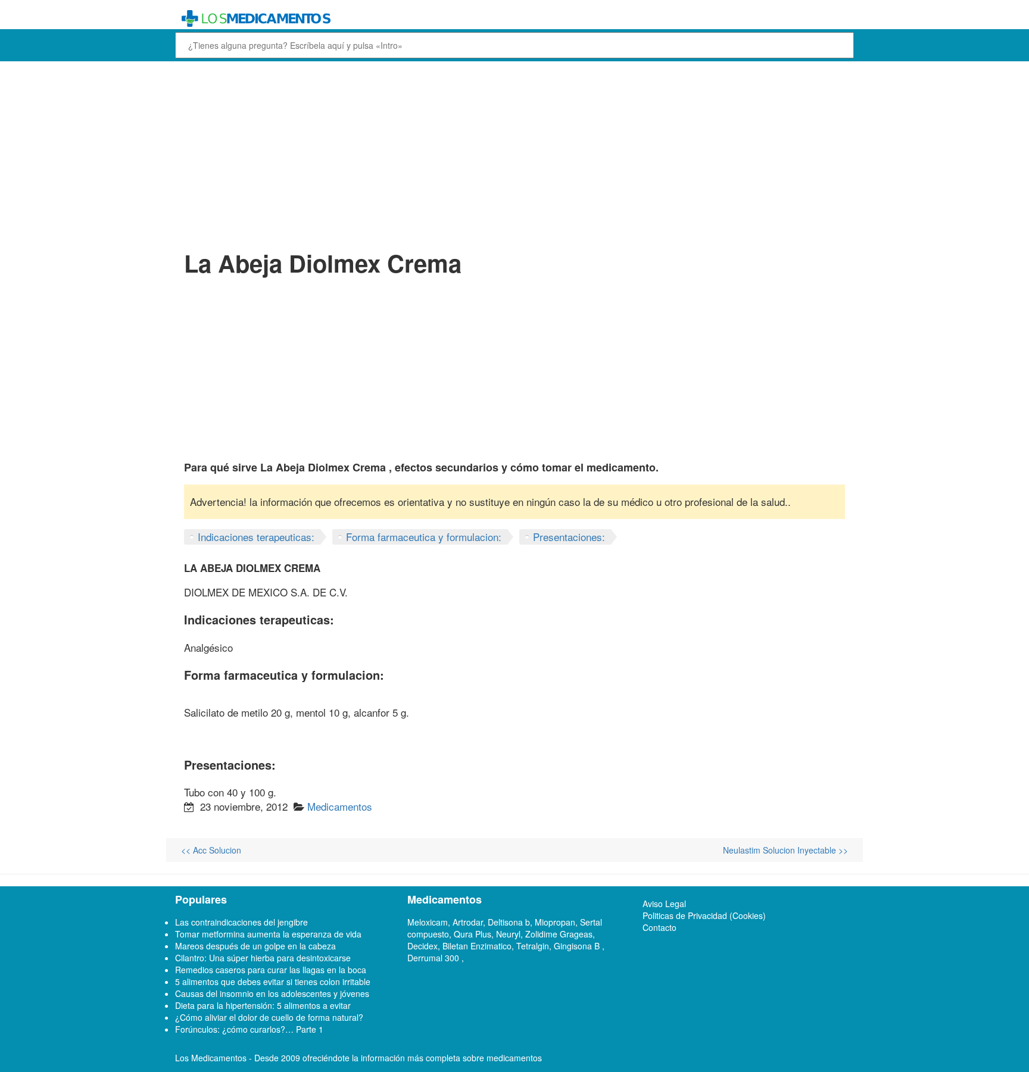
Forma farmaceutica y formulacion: (423, 536)
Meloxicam (427, 922)
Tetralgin (532, 946)
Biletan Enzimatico (477, 946)
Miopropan (555, 922)
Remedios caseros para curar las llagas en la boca (270, 970)
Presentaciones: (569, 536)
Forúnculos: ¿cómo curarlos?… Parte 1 (249, 1029)
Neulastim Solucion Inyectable (785, 850)
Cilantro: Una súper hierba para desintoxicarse (263, 958)
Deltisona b (509, 922)
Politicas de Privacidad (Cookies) (704, 915)
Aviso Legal (664, 904)
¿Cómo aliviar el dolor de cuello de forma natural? (269, 1017)
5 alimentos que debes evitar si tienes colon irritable (272, 981)
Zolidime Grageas (559, 934)
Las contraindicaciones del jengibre (241, 922)
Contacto (659, 927)
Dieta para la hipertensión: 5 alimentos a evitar (263, 1005)
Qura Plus (472, 934)
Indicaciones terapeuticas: (256, 536)
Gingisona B (578, 946)
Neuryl (508, 934)
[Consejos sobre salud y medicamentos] (427, 18)
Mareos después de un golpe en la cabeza (255, 946)
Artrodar (468, 922)
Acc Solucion (211, 850)
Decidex (422, 946)
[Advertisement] (514, 153)
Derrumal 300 (434, 958)
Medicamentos (339, 806)
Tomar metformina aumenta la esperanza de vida (268, 934)
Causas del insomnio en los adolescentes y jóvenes (272, 993)
